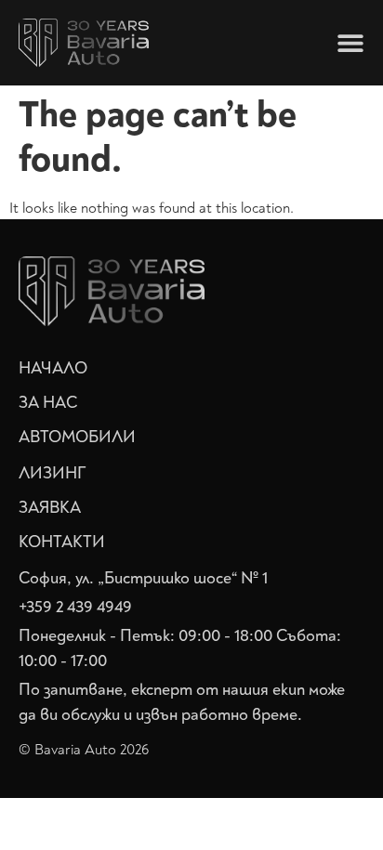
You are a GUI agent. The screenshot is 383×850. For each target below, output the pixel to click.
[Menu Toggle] (350, 43)
